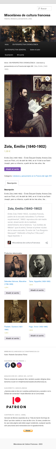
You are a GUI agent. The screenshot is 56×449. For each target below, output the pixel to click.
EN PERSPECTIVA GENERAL (15, 49)
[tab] (12, 183)
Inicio (7, 44)
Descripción (12, 183)
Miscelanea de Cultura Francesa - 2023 (28, 444)
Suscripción (9, 55)
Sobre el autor (35, 49)
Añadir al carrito (12, 169)
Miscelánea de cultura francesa (27, 15)
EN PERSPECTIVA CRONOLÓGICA (25, 44)
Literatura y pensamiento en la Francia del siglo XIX (32, 176)
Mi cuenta (20, 55)
